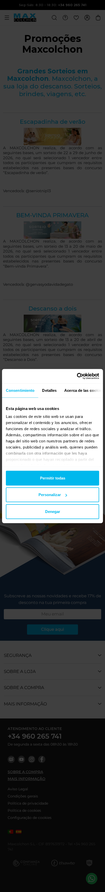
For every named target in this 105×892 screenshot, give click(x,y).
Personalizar (49, 495)
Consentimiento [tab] (20, 390)
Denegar (52, 511)
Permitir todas (52, 478)
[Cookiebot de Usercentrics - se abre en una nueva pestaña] (77, 376)
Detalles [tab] (49, 390)
